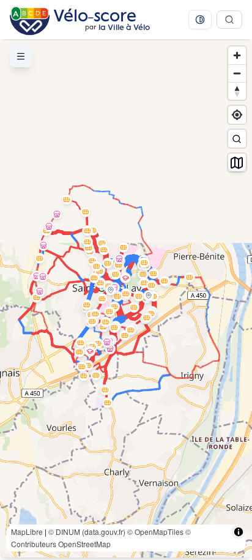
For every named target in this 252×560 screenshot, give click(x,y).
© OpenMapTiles (155, 531)
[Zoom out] (237, 73)
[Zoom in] (237, 55)
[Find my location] (237, 115)
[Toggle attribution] (238, 532)
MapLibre (27, 531)
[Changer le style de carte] (237, 162)
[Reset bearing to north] (237, 91)
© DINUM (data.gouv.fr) (86, 531)
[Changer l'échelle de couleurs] (200, 19)
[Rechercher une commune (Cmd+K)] (229, 19)
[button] (67, 199)
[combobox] (237, 138)
